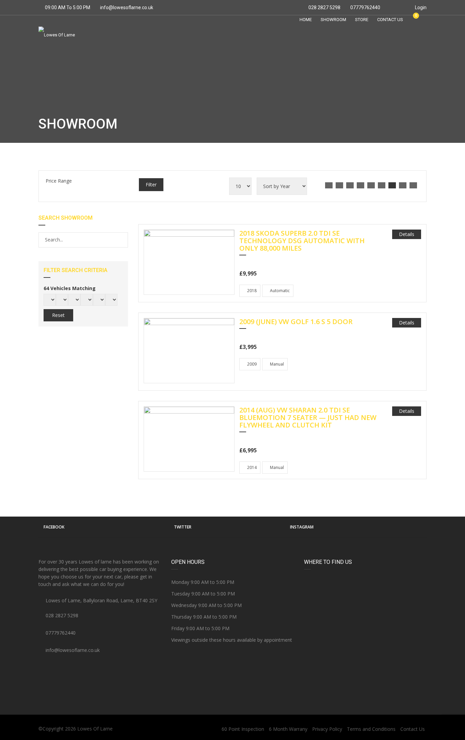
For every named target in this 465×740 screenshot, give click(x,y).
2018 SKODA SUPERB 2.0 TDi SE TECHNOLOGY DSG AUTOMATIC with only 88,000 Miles (302, 241)
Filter (151, 184)
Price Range (59, 181)
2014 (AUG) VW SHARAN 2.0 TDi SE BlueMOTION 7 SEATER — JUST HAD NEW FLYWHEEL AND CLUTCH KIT (307, 418)
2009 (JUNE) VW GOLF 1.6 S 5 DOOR (296, 322)
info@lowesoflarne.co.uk (126, 7)
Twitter (182, 527)
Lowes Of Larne (95, 728)
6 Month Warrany (288, 729)
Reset (58, 315)
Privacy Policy (327, 729)
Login (420, 7)
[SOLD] (189, 261)
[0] (413, 19)
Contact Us (412, 729)
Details (406, 234)
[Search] (122, 239)
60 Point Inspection (243, 729)
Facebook (54, 527)
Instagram (302, 527)
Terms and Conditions (371, 729)
